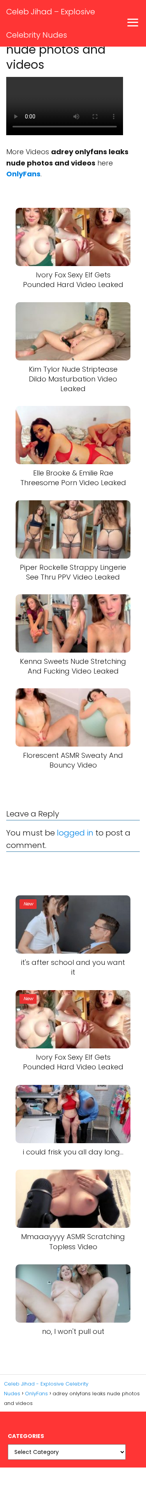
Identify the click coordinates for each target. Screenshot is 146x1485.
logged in (75, 832)
